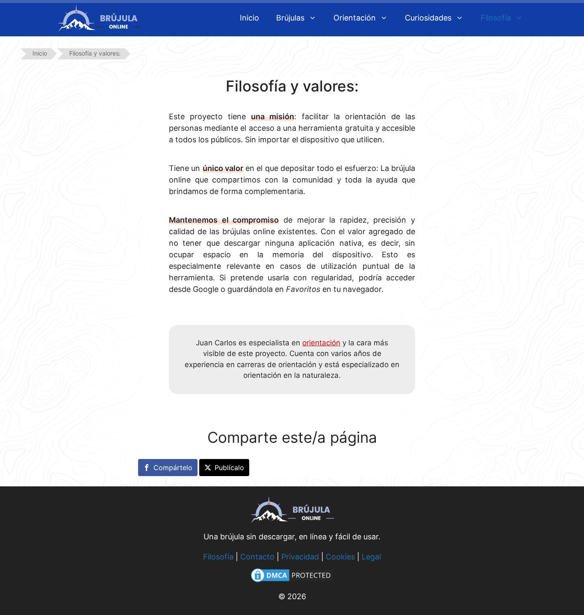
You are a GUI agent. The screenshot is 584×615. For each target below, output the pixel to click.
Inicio (249, 17)
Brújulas (290, 17)
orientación (321, 342)
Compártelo (172, 467)
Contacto (257, 556)
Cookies (340, 556)
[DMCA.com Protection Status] (292, 581)
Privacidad (300, 556)
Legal (371, 556)
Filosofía (496, 17)
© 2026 (292, 596)
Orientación (354, 17)
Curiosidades (428, 17)
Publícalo (229, 467)
